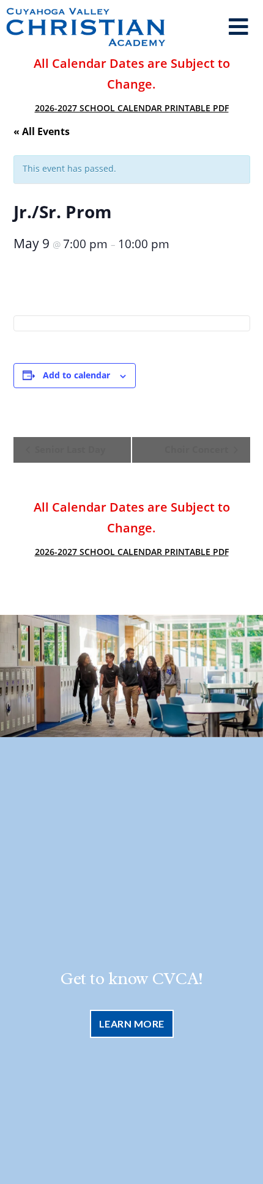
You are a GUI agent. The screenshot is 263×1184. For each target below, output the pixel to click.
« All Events (41, 131)
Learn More (132, 1023)
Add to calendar (76, 375)
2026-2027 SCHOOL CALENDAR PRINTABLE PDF (132, 108)
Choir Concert (198, 449)
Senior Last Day (69, 449)
